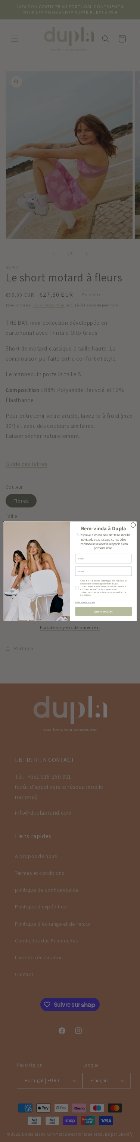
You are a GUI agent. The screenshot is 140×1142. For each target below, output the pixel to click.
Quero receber (103, 611)
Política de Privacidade (85, 602)
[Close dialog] (133, 524)
